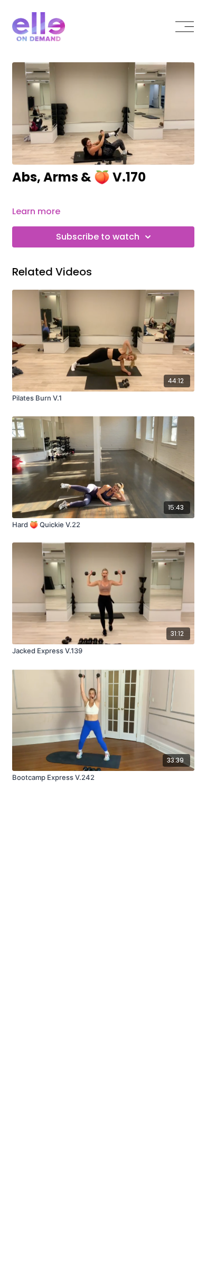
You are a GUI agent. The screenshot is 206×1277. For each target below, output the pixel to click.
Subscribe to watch (97, 237)
